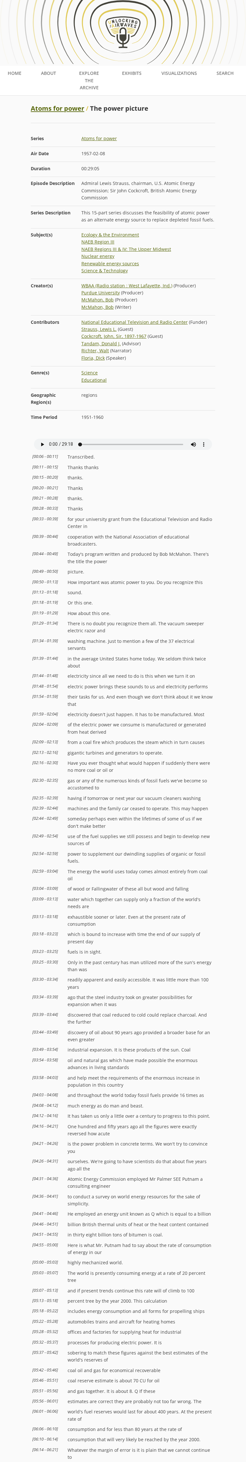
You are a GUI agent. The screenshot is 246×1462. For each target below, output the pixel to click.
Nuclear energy (97, 256)
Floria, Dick (93, 358)
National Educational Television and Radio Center (134, 322)
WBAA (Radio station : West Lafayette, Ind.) (126, 286)
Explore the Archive (89, 80)
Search (225, 73)
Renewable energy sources (110, 263)
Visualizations (179, 73)
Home (14, 73)
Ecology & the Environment (110, 235)
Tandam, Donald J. (101, 343)
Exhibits (132, 73)
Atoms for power (57, 108)
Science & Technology (104, 271)
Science (89, 373)
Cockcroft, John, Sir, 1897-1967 (113, 336)
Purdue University (100, 293)
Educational (94, 380)
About (48, 73)
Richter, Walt (95, 351)
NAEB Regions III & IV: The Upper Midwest (126, 249)
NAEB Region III (97, 242)
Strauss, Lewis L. (99, 329)
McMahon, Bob (97, 300)
